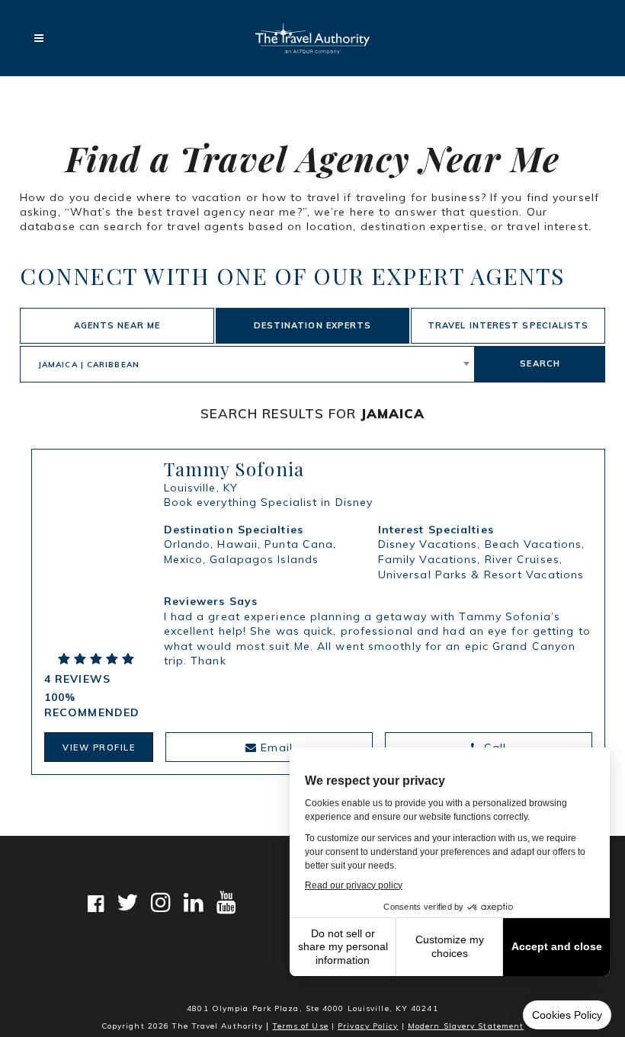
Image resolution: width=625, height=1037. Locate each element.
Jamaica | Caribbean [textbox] (88, 365)
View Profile (98, 747)
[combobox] (247, 364)
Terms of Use (301, 1026)
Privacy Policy (368, 1026)
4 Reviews (77, 679)
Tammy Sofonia (234, 468)
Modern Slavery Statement (466, 1026)
